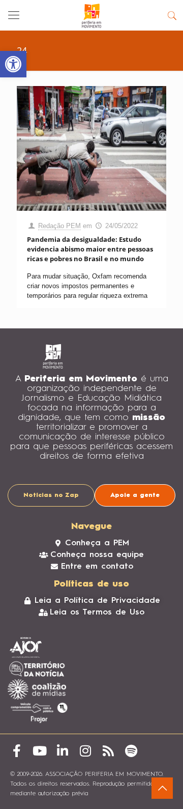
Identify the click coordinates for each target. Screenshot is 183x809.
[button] (13, 64)
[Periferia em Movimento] (91, 15)
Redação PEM (59, 226)
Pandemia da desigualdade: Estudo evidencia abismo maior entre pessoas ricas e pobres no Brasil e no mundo (90, 249)
